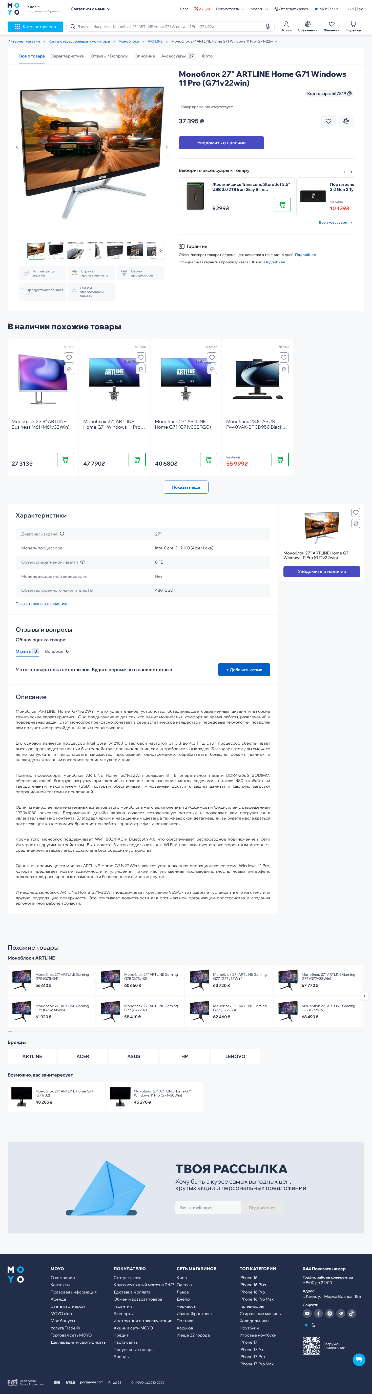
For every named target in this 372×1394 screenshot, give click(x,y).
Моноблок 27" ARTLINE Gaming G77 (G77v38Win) (328, 976)
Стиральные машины (260, 1313)
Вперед (351, 172)
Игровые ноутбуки (258, 1335)
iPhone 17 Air (252, 1349)
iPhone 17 (249, 1342)
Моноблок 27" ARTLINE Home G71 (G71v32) (64, 1093)
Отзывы (26, 651)
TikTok (351, 1313)
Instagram (329, 1313)
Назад (17, 147)
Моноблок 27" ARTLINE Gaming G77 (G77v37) (151, 1008)
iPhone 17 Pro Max (257, 1363)
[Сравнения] (69, 369)
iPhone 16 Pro (252, 1292)
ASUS (133, 1056)
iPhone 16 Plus (253, 1284)
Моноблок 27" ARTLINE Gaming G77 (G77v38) (240, 1008)
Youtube (307, 1313)
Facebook (318, 1313)
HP (184, 1056)
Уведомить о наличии (221, 143)
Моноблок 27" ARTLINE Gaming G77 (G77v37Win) (240, 976)
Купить (65, 459)
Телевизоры (252, 1306)
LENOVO (235, 1056)
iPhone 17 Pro (252, 1356)
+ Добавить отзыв (244, 669)
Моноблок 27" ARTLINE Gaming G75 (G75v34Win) (62, 1008)
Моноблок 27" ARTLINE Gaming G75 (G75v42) (151, 976)
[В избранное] (69, 357)
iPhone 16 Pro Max (257, 1299)
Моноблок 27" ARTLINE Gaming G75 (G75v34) (62, 976)
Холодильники (254, 1320)
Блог (184, 9)
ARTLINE (32, 1056)
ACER (82, 1056)
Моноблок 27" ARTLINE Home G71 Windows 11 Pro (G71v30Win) (163, 1093)
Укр (350, 9)
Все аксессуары (333, 222)
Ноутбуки (249, 1327)
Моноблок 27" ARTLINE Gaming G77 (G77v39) (328, 1008)
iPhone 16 (249, 1277)
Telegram (340, 1313)
